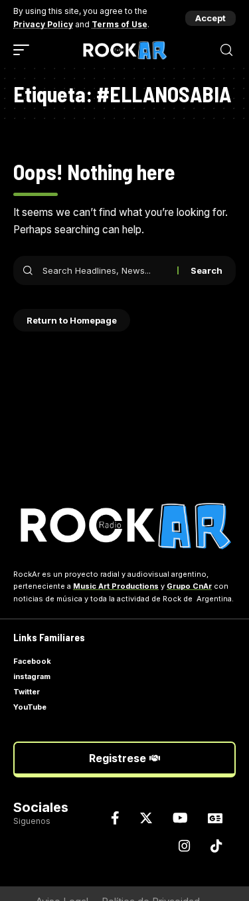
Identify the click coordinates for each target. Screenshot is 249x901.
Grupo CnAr (189, 586)
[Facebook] (115, 818)
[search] (226, 50)
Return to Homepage (72, 320)
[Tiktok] (216, 846)
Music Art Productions (116, 586)
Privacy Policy (43, 24)
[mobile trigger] (24, 50)
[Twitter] (146, 818)
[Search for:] (105, 270)
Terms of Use (119, 24)
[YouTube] (180, 818)
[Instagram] (185, 846)
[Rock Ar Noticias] (124, 50)
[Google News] (215, 818)
